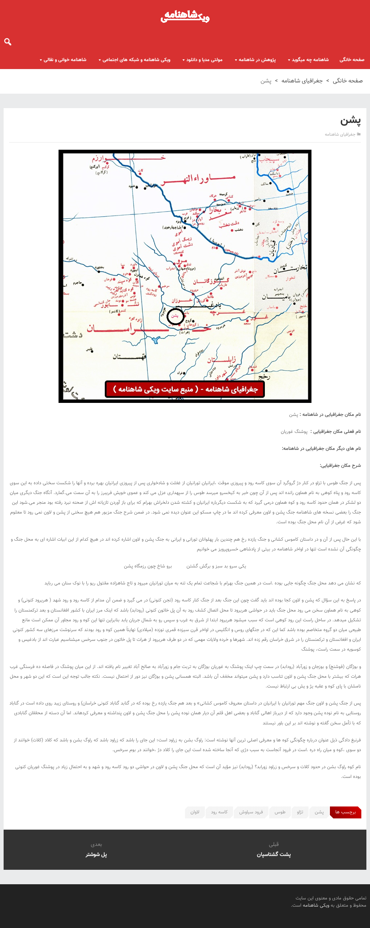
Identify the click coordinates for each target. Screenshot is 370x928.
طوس (280, 812)
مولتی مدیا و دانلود (204, 60)
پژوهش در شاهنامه (257, 60)
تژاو (300, 812)
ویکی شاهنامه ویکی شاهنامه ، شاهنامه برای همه (185, 16)
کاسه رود (219, 812)
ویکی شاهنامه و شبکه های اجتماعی (136, 60)
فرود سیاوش (251, 812)
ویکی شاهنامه (316, 905)
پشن (319, 812)
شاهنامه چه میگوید (310, 60)
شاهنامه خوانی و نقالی (65, 60)
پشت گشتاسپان (274, 855)
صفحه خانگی (352, 60)
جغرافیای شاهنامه (302, 81)
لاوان (194, 812)
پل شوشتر (96, 855)
